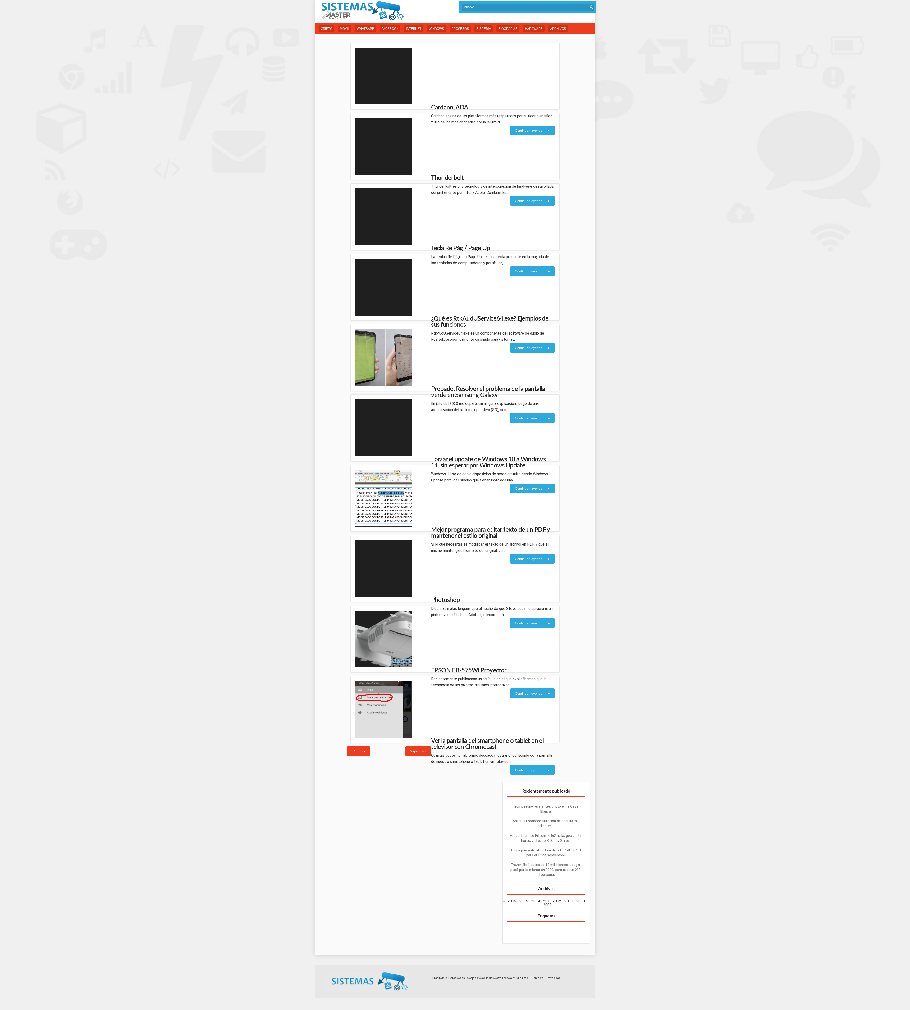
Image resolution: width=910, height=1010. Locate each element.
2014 (535, 901)
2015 (523, 901)
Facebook (390, 29)
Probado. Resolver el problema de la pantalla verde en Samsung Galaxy (488, 392)
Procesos (460, 29)
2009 (547, 905)
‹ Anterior (358, 751)
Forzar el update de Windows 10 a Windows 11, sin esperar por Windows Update (488, 462)
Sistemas (362, 10)
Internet (413, 29)
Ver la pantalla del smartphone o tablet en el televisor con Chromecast (487, 744)
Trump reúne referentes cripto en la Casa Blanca (545, 809)
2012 (557, 901)
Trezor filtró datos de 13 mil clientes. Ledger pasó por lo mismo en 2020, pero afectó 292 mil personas (545, 870)
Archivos (558, 29)
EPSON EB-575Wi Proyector (468, 670)
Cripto (326, 29)
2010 (580, 901)
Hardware (534, 29)
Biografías (508, 29)
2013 (547, 901)
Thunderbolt (447, 178)
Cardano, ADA (449, 107)
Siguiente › (418, 751)
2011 (568, 901)
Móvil (345, 29)
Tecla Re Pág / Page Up (460, 248)
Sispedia (483, 29)
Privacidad (553, 978)
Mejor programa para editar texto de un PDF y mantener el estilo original (490, 533)
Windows (436, 29)
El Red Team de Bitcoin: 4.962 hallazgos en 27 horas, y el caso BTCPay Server (545, 838)
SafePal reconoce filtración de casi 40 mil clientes (545, 823)
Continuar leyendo (528, 130)
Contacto (537, 978)
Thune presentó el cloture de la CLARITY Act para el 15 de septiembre (545, 852)
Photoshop (445, 600)
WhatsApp (365, 29)
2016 (512, 901)
